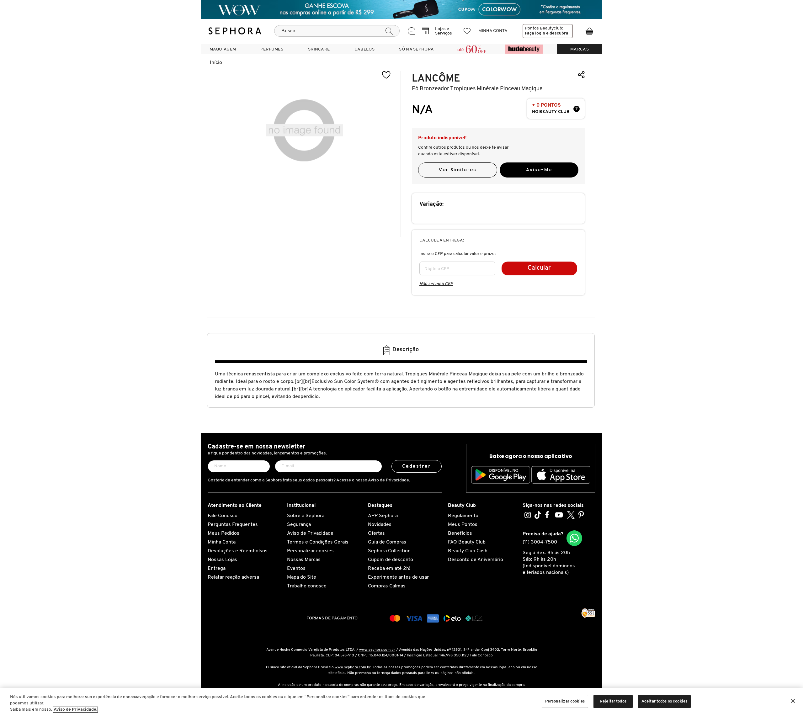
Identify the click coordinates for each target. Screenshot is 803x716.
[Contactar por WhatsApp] (574, 538)
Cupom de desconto (390, 559)
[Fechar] (793, 701)
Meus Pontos (462, 524)
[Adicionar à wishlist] (386, 75)
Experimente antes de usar (398, 577)
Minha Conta (222, 542)
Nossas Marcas (304, 559)
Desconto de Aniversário (475, 559)
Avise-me (539, 170)
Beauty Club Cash (467, 551)
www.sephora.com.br (377, 650)
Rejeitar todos (613, 701)
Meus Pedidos (223, 533)
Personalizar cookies (310, 551)
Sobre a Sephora (305, 515)
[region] (401, 702)
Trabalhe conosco (307, 586)
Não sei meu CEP (436, 284)
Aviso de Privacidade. (389, 480)
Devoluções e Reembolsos (238, 551)
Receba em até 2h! (389, 568)
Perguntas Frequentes (233, 524)
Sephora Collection (389, 551)
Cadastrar (416, 466)
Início (216, 62)
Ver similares (457, 170)
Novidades (379, 524)
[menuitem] (223, 49)
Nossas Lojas (222, 559)
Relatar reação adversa (233, 577)
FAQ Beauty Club (467, 542)
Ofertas (376, 533)
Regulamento (463, 515)
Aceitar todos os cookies (664, 701)
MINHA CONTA (493, 31)
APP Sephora (383, 515)
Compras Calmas (387, 586)
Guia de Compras (387, 542)
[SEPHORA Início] (235, 31)
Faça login (535, 33)
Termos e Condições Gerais (317, 542)
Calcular (539, 268)
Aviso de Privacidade (310, 533)
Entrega (217, 568)
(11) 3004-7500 (540, 542)
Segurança (299, 524)
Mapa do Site (301, 577)
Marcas (579, 49)
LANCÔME (436, 78)
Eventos (296, 568)
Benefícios (460, 533)
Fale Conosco (222, 515)
